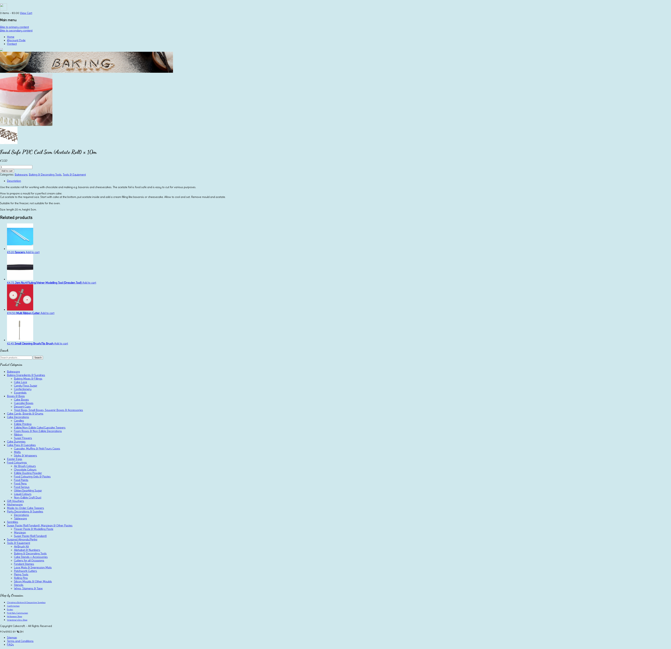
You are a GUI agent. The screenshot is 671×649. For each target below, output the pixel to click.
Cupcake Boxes (23, 403)
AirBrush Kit (21, 546)
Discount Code (16, 40)
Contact (12, 43)
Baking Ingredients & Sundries (26, 375)
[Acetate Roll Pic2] (8, 143)
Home (10, 36)
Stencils (18, 585)
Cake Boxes (21, 399)
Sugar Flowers (23, 438)
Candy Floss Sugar (25, 385)
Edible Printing (22, 424)
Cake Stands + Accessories (31, 557)
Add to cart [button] (32, 252)
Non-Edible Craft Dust (27, 497)
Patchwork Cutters (25, 571)
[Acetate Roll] (26, 125)
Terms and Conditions (20, 641)
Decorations (21, 515)
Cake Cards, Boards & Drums (25, 413)
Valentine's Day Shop (17, 620)
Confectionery (22, 389)
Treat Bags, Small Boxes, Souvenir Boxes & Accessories (48, 410)
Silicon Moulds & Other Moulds (33, 581)
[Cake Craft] (1, 50)
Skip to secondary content (16, 30)
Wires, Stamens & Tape (28, 588)
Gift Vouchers (15, 501)
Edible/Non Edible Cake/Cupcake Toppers (40, 427)
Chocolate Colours (25, 469)
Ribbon (18, 434)
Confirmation (13, 606)
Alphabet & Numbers (27, 550)
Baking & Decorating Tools (45, 174)
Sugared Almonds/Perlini (22, 539)
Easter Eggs (14, 459)
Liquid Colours (22, 494)
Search (38, 357)
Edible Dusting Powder (28, 473)
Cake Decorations (18, 417)
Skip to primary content (14, 27)
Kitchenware (15, 504)
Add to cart (7, 171)
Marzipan (20, 532)
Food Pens (20, 483)
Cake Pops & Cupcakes (21, 445)
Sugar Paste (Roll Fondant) (30, 536)
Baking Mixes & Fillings (28, 378)
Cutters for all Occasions (29, 560)
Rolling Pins (21, 578)
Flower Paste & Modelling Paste (33, 529)
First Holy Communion (17, 613)
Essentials (20, 392)
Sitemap (12, 637)
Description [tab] (14, 181)
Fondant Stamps (24, 564)
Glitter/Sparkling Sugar (28, 490)
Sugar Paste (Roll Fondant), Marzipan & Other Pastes (40, 525)
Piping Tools (21, 574)
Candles (19, 420)
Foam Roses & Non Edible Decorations (38, 431)
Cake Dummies (16, 441)
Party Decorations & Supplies (25, 511)
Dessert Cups (22, 406)
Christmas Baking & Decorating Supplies (26, 602)
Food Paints (21, 480)
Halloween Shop (14, 616)
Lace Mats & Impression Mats (33, 567)
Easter (10, 609)
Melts (17, 452)
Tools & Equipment (74, 174)
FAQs (10, 644)
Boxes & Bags (16, 396)
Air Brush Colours (25, 466)
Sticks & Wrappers (25, 455)
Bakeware (21, 174)
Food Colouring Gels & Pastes (32, 476)
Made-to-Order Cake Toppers (25, 508)
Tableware (20, 518)
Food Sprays (22, 487)
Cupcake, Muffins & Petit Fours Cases (37, 448)
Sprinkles (12, 522)
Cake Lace (20, 382)
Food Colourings (17, 462)
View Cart (26, 13)
